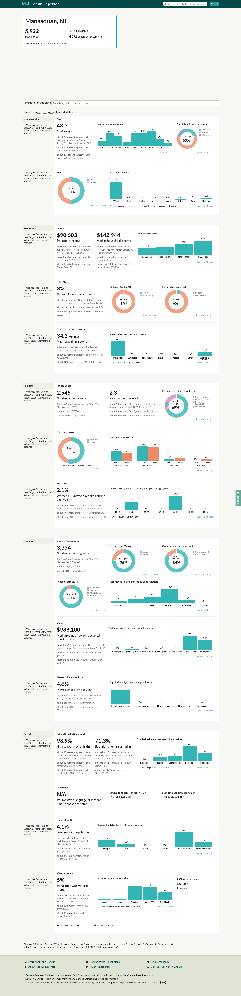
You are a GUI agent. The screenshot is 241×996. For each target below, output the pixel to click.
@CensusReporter (100, 966)
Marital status (65, 432)
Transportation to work (71, 329)
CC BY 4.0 (153, 982)
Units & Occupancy (68, 540)
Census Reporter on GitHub (166, 966)
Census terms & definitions (105, 961)
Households (64, 385)
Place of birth (65, 819)
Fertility (62, 483)
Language (62, 787)
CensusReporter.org (79, 982)
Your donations (86, 975)
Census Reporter (44, 4)
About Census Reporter (41, 966)
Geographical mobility (70, 677)
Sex (59, 172)
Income (61, 228)
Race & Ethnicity (119, 172)
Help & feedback (160, 961)
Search (214, 3)
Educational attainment (71, 734)
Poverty (61, 281)
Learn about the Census (41, 961)
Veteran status (66, 873)
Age (59, 118)
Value (60, 622)
